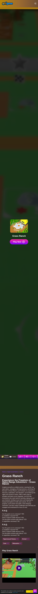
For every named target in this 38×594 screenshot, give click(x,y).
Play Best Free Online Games (7, 4)
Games (4, 471)
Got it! (31, 591)
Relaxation (17, 543)
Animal (21, 471)
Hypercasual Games (12, 471)
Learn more (15, 592)
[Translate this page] (35, 591)
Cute (6, 543)
